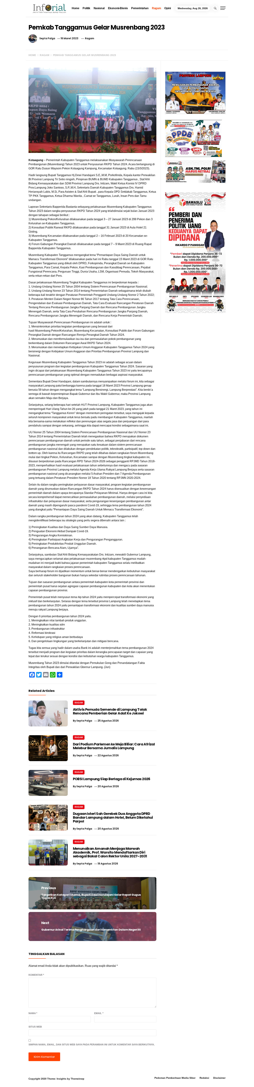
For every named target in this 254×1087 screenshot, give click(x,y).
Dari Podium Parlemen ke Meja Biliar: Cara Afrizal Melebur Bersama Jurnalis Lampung (114, 746)
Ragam (156, 8)
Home (75, 8)
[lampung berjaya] (195, 92)
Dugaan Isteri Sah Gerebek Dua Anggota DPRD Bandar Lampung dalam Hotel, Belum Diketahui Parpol (113, 817)
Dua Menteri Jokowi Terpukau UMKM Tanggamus (214, 1078)
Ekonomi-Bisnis (118, 8)
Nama (33, 1013)
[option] (46, 1079)
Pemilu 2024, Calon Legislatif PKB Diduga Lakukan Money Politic (159, 1079)
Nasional (99, 8)
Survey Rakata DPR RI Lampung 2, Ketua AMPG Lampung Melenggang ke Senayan (106, 1079)
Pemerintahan (139, 8)
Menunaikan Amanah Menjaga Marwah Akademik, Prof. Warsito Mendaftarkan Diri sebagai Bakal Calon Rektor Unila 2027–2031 (110, 852)
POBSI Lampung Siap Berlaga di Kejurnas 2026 (111, 779)
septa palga (47, 38)
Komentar (36, 974)
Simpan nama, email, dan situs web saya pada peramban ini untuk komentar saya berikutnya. (92, 1044)
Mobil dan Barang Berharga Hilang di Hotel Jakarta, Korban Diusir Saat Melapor (52, 1079)
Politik (86, 8)
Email (98, 1013)
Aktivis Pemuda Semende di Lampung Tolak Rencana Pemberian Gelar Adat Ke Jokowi (110, 711)
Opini (167, 8)
